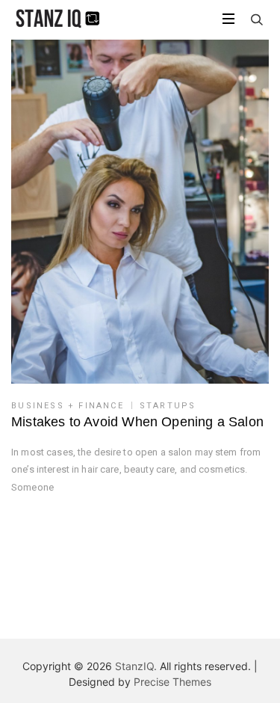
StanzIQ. (136, 666)
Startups (168, 406)
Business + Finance (67, 406)
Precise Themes (172, 681)
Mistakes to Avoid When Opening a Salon (137, 421)
